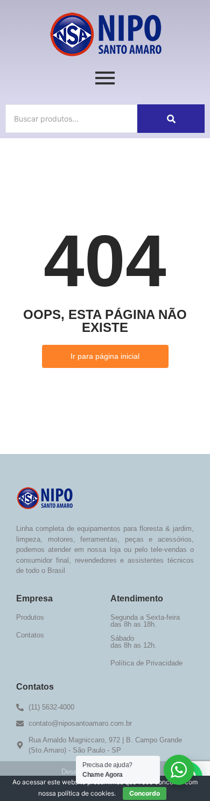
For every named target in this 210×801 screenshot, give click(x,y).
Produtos (30, 617)
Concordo (144, 793)
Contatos (30, 635)
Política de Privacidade (146, 663)
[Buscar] (171, 118)
